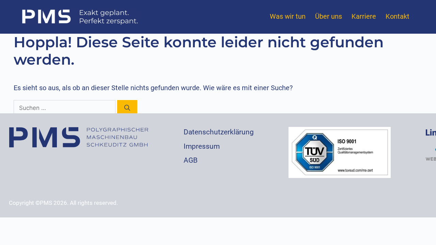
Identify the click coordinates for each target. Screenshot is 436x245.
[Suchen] (127, 108)
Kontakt (397, 16)
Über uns (328, 16)
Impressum (202, 146)
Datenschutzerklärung (219, 132)
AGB (191, 160)
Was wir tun (288, 16)
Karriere (364, 16)
